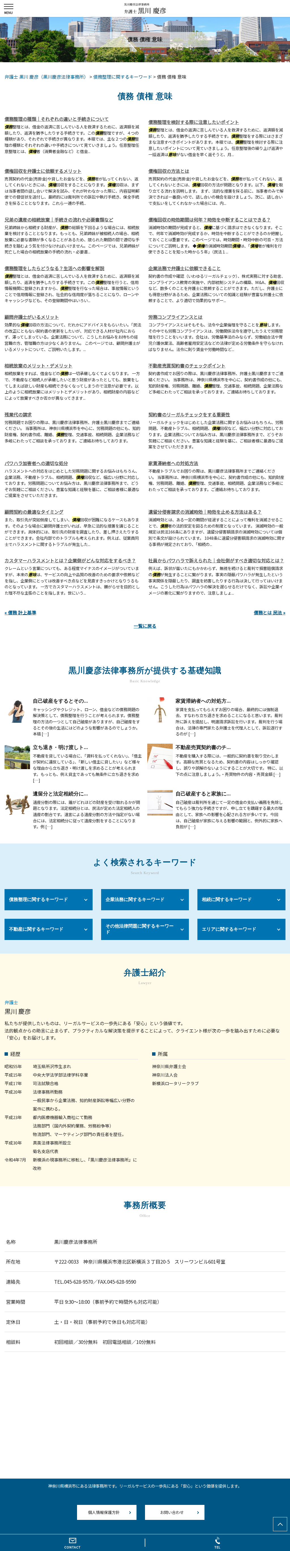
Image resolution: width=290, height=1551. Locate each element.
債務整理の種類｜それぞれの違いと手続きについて (57, 118)
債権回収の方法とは (168, 170)
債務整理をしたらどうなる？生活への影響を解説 (54, 268)
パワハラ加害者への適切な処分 (36, 463)
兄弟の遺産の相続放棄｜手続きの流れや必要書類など (59, 219)
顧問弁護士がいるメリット (32, 316)
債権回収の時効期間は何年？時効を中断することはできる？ (209, 219)
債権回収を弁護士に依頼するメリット (43, 170)
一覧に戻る (145, 625)
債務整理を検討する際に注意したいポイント (193, 122)
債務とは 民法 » (269, 612)
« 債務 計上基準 (20, 612)
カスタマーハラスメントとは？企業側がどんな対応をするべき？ (70, 560)
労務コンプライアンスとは (175, 316)
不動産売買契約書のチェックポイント (186, 365)
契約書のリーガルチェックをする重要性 (189, 414)
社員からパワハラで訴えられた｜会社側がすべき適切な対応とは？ (216, 560)
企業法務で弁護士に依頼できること (184, 268)
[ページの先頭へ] (280, 1524)
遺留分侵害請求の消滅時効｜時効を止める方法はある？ (205, 511)
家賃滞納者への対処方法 (173, 463)
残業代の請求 (18, 414)
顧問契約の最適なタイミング (34, 511)
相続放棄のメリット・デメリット (38, 365)
